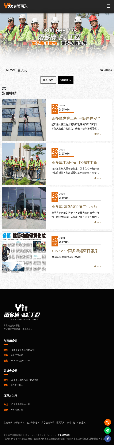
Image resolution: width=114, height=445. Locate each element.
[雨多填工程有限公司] (57, 312)
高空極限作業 (47, 422)
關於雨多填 (19, 422)
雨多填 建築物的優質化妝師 (74, 206)
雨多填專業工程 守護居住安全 (76, 118)
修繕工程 (71, 422)
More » (97, 134)
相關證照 (81, 422)
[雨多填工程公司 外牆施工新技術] (24, 164)
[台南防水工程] (16, 5)
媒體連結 (65, 80)
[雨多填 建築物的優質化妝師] (24, 208)
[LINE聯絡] (107, 430)
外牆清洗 (60, 422)
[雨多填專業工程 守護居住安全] (24, 120)
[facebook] (107, 438)
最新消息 (48, 80)
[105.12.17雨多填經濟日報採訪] (24, 252)
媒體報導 (8, 422)
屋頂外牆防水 (33, 422)
